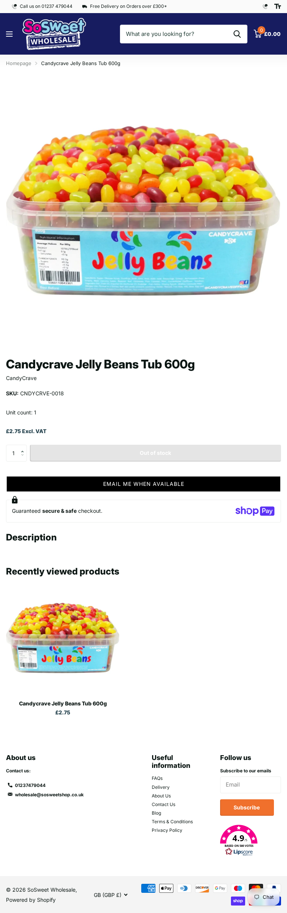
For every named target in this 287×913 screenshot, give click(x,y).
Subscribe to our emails (245, 770)
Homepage (18, 63)
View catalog (10, 34)
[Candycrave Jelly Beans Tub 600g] (63, 638)
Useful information (171, 761)
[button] (24, 447)
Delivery (161, 787)
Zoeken (237, 34)
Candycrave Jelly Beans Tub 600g (63, 703)
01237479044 (30, 785)
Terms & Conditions (172, 821)
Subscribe (247, 807)
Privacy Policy (167, 830)
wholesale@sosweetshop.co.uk (49, 794)
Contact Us (163, 804)
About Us (161, 796)
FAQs (157, 778)
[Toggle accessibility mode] (277, 6)
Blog (156, 813)
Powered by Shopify (31, 900)
